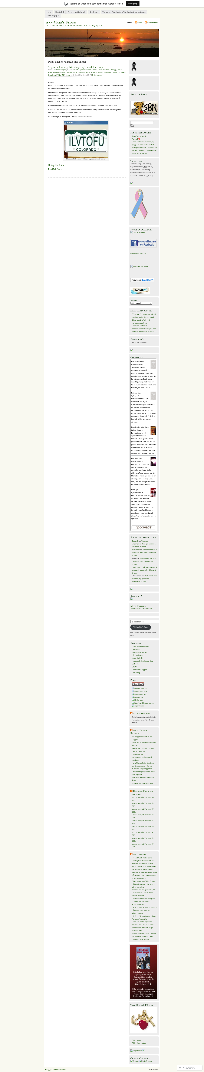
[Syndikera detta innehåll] (131, 713)
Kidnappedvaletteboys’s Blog (142, 661)
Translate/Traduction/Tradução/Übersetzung (124, 12)
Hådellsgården (137, 655)
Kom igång (132, 4)
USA (63, 75)
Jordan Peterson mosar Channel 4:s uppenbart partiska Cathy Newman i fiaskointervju (144, 936)
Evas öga (134, 490)
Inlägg (139, 22)
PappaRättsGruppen (139, 670)
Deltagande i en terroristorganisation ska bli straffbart (142, 757)
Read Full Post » (55, 169)
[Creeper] (134, 1061)
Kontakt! (59, 12)
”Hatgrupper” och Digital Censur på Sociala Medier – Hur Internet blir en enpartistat (143, 884)
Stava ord (115, 72)
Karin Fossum (138, 430)
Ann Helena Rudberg (138, 732)
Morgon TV (71, 72)
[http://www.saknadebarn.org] (144, 115)
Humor (119, 70)
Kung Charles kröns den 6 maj (143, 763)
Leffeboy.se (136, 664)
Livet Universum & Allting (57, 72)
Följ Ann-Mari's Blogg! (140, 627)
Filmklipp (113, 70)
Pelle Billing (136, 673)
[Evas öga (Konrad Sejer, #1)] (153, 497)
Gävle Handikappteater (140, 646)
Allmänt (57, 70)
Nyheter (94, 72)
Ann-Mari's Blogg (61, 22)
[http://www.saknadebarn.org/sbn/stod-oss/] (131, 351)
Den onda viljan (136, 458)
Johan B (135, 541)
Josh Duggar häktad (139, 153)
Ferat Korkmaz (138, 364)
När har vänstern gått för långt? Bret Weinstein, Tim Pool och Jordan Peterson (143, 893)
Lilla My (134, 667)
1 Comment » (97, 75)
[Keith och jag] (153, 400)
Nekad (88, 72)
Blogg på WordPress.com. (55, 1070)
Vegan (68, 75)
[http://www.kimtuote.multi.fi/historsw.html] (143, 1033)
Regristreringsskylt (105, 72)
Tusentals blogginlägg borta (142, 769)
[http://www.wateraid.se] (131, 589)
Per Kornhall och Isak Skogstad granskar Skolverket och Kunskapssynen (143, 901)
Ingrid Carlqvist (138, 396)
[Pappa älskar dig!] (153, 368)
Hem (49, 12)
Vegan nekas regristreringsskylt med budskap (75, 67)
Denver (94, 70)
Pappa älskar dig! (137, 361)
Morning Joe (80, 72)
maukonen (136, 550)
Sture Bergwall (142, 713)
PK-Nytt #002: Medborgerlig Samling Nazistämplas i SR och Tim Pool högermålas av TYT (143, 861)
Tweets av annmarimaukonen (141, 608)
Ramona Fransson (143, 791)
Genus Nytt (136, 649)
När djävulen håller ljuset (140, 427)
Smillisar (94, 12)
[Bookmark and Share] (139, 266)
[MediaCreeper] (145, 1061)
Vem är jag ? (53, 16)
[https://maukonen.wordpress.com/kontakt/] (131, 599)
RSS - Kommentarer (139, 1043)
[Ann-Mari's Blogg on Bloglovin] (142, 281)
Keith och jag (136, 393)
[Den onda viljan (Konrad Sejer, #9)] (153, 466)
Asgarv (63, 70)
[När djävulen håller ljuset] (153, 434)
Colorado (87, 70)
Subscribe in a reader (138, 254)
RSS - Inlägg (136, 1040)
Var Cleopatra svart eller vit (142, 766)
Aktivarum (139, 854)
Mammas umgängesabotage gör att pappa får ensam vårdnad (143, 544)
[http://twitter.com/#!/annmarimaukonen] (140, 294)
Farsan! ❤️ (136, 139)
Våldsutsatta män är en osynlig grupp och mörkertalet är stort (144, 552)
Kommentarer (152, 22)
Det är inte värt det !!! (139, 326)
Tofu (59, 75)
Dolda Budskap (103, 70)
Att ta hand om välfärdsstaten (142, 783)
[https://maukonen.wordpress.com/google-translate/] (131, 184)
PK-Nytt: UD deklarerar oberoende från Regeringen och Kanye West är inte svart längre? (144, 875)
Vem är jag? (136, 794)
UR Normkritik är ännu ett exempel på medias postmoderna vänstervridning (144, 910)
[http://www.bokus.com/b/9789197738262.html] (143, 999)
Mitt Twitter (138, 606)
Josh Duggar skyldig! (139, 136)
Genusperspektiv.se (139, 652)
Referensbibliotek (77, 12)
